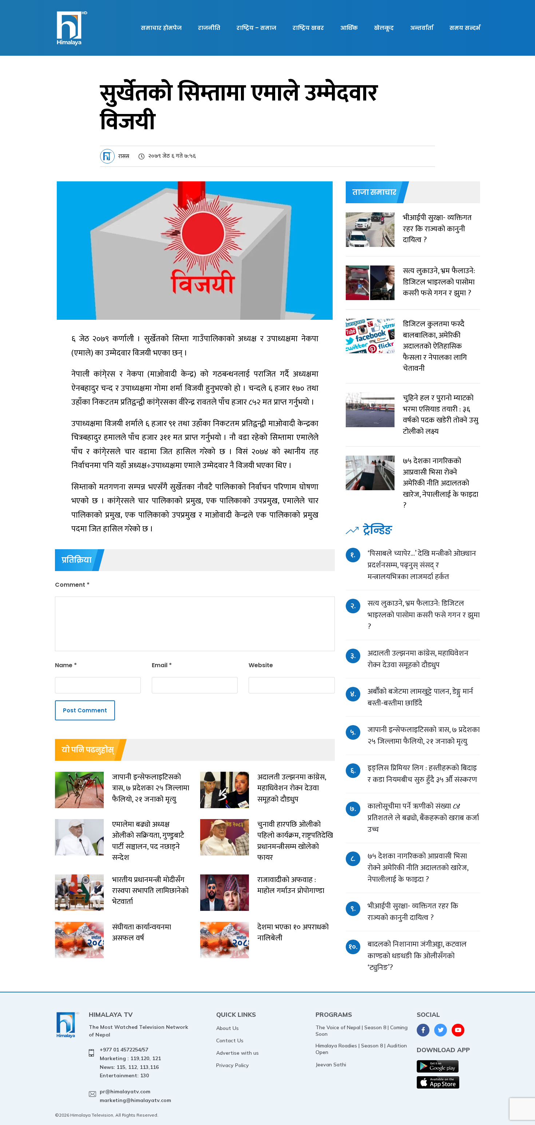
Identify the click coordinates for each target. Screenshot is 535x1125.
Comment (72, 585)
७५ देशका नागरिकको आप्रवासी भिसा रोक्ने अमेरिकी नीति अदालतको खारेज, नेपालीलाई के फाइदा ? (418, 868)
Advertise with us (237, 1053)
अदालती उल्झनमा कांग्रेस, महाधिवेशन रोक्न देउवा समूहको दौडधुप (418, 659)
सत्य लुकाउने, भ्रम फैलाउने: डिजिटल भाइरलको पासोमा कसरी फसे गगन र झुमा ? (424, 615)
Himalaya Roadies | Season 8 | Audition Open (361, 1048)
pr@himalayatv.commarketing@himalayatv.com (135, 1096)
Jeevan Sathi (331, 1064)
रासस (123, 156)
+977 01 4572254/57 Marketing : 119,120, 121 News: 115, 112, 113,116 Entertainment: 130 (130, 1062)
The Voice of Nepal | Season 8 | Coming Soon (362, 1030)
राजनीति (209, 28)
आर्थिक (349, 28)
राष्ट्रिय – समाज (256, 28)
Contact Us (229, 1040)
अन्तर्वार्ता (421, 28)
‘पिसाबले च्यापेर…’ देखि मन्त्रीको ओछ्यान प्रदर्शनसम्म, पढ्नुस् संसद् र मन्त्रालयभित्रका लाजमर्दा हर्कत (422, 565)
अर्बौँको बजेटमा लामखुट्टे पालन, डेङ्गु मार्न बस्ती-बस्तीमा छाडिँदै (420, 697)
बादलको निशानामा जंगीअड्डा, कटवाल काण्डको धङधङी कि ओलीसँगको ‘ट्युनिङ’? (417, 956)
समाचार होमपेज (161, 28)
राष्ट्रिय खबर (308, 28)
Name (66, 665)
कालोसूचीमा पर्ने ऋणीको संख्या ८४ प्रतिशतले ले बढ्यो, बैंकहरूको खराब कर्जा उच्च (423, 818)
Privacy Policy (232, 1065)
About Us (227, 1028)
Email (162, 665)
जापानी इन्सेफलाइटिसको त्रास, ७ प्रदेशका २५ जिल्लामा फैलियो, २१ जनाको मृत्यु (424, 735)
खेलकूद (384, 28)
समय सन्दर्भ (464, 28)
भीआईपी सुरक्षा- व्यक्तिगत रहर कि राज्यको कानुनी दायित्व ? (413, 912)
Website (261, 665)
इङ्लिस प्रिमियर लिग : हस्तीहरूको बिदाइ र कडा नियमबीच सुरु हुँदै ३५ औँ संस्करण (422, 774)
